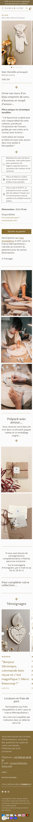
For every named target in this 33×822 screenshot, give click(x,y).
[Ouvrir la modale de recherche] (26, 8)
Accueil (5, 15)
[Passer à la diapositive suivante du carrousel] (30, 633)
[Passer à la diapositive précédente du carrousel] (2, 633)
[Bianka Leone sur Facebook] (3, 792)
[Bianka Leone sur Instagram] (9, 792)
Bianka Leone (8, 75)
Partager (8, 258)
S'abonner (26, 784)
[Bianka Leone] (14, 8)
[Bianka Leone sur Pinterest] (6, 792)
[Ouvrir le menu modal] (2, 8)
